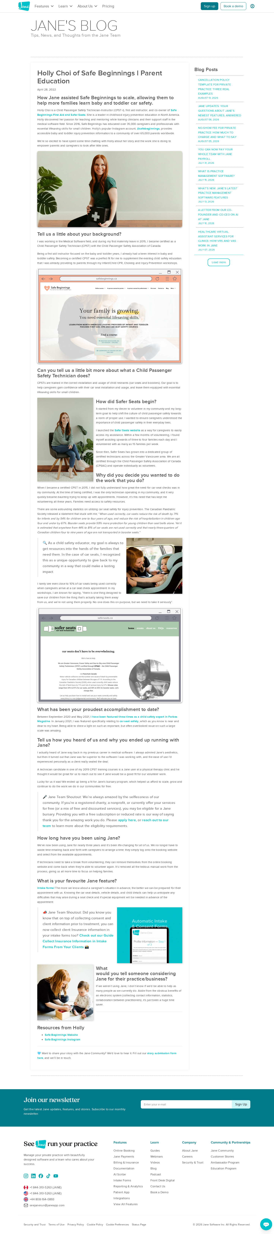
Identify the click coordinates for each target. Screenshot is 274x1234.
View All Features (126, 1204)
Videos (155, 1162)
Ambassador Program (225, 1162)
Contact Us (157, 1186)
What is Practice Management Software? (216, 176)
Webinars (156, 1156)
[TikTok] (48, 1176)
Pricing (108, 6)
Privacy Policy (75, 1224)
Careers (187, 1156)
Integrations (122, 1198)
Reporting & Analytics (128, 1186)
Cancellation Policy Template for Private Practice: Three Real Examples (214, 88)
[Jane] (24, 6)
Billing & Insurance (126, 1162)
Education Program (223, 1168)
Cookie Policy (95, 1224)
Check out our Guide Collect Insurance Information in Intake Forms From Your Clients (78, 941)
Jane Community (222, 1150)
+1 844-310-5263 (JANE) (46, 1187)
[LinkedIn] (33, 1176)
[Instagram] (26, 1176)
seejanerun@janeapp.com (47, 1205)
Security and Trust (34, 1224)
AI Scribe (120, 1174)
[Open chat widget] (266, 1224)
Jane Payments (124, 1156)
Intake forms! (45, 888)
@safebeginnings (148, 128)
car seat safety (129, 721)
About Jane (190, 1150)
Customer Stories (222, 1156)
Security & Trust (192, 1162)
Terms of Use (56, 1224)
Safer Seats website (127, 430)
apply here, (127, 820)
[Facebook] (41, 1176)
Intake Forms (122, 1180)
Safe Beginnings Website (61, 1034)
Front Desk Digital (162, 1180)
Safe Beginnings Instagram (62, 1039)
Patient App (121, 1192)
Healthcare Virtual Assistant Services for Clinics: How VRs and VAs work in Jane (217, 240)
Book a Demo (159, 1192)
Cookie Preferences (117, 1224)
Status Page (139, 1224)
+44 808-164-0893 (42, 1199)
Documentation (124, 1168)
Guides (155, 1150)
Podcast (155, 1174)
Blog (153, 1168)
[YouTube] (55, 1176)
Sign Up (241, 1104)
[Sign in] (252, 6)
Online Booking (124, 1150)
